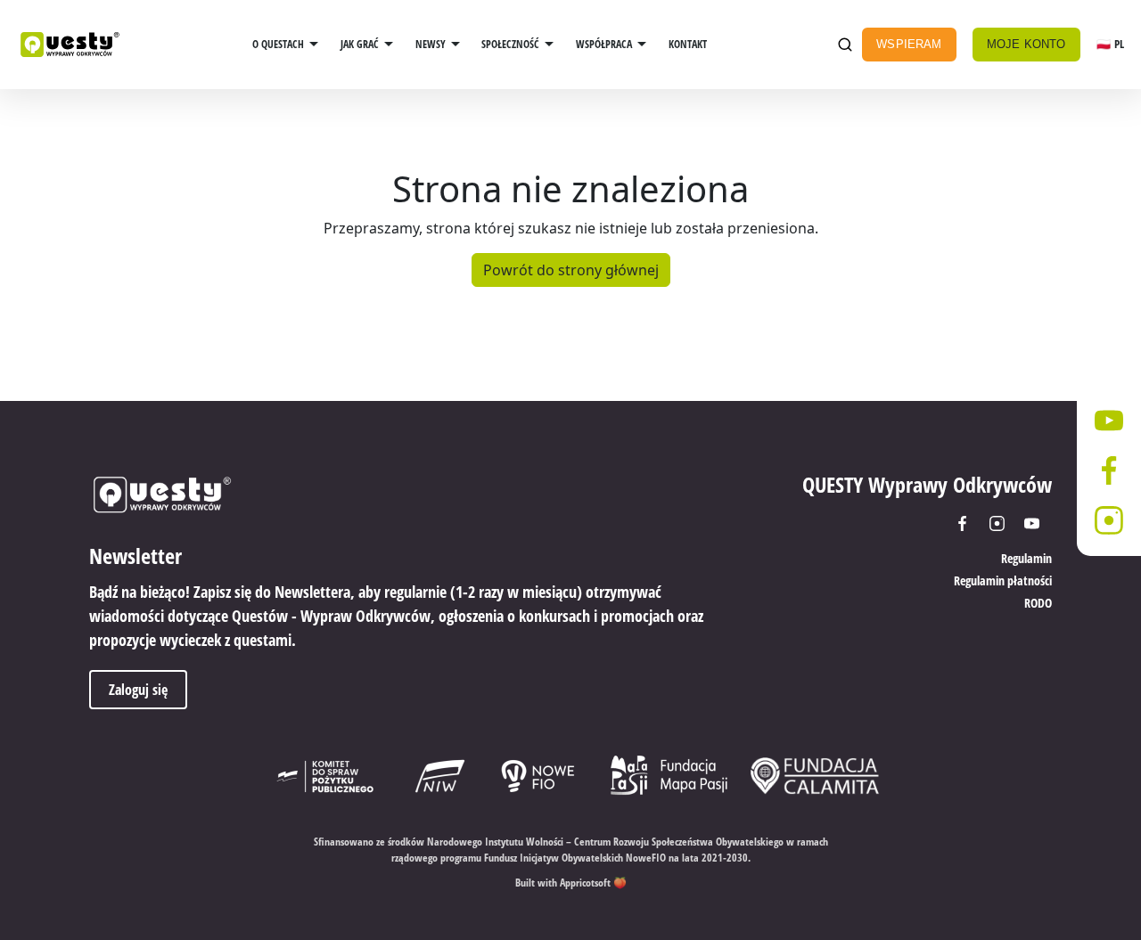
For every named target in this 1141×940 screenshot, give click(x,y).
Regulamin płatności (1003, 580)
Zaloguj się (138, 689)
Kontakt (688, 44)
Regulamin (1026, 558)
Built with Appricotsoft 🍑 (571, 882)
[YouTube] (1038, 523)
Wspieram (908, 44)
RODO (1038, 602)
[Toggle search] (845, 45)
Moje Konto (1026, 44)
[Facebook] (968, 523)
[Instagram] (1003, 523)
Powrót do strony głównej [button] (571, 270)
